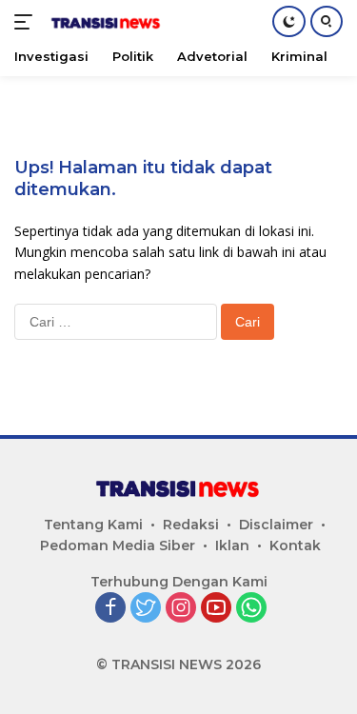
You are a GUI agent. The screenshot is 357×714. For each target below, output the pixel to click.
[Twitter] (145, 608)
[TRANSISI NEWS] (104, 21)
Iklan (232, 545)
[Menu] (27, 22)
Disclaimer (276, 524)
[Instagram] (181, 608)
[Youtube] (216, 608)
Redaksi (191, 524)
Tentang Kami (93, 524)
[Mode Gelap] (289, 21)
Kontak (295, 545)
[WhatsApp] (251, 608)
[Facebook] (110, 608)
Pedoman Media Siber (117, 545)
